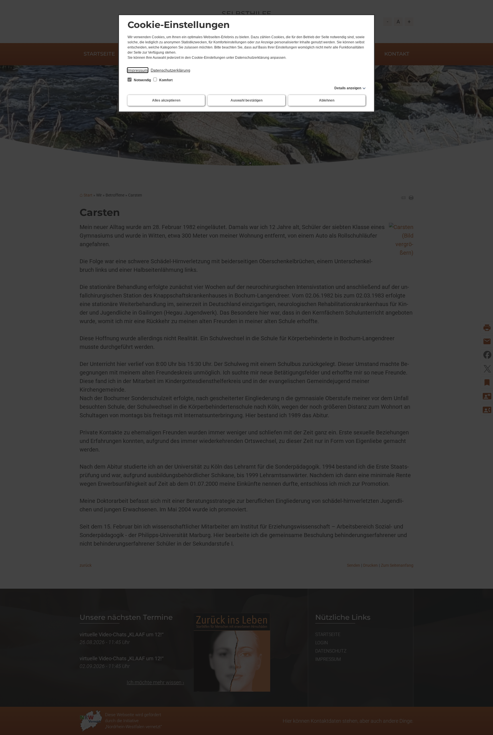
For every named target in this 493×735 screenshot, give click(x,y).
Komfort (165, 80)
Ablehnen (326, 100)
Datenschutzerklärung (170, 70)
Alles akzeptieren (166, 100)
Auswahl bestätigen (246, 100)
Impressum (138, 70)
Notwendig (142, 80)
